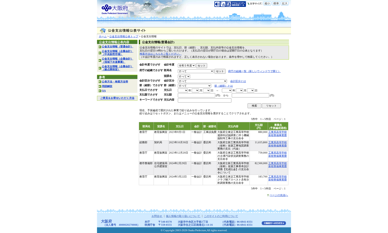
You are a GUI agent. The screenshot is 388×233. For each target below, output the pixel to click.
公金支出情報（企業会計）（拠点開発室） (117, 68)
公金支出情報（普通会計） (117, 46)
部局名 (168, 70)
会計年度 (169, 64)
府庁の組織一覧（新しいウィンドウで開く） (254, 71)
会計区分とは (238, 81)
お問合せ (157, 216)
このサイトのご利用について (221, 216)
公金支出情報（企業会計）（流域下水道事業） (117, 60)
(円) (218, 95)
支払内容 (169, 99)
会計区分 (169, 80)
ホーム (103, 36)
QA (104, 90)
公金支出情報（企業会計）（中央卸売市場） (117, 53)
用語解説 (107, 86)
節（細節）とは (223, 85)
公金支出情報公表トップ (123, 36)
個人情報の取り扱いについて (183, 216)
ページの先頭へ (279, 195)
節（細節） (170, 85)
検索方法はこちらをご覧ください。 (161, 53)
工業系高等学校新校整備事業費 (277, 134)
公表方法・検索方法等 (115, 81)
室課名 (168, 76)
